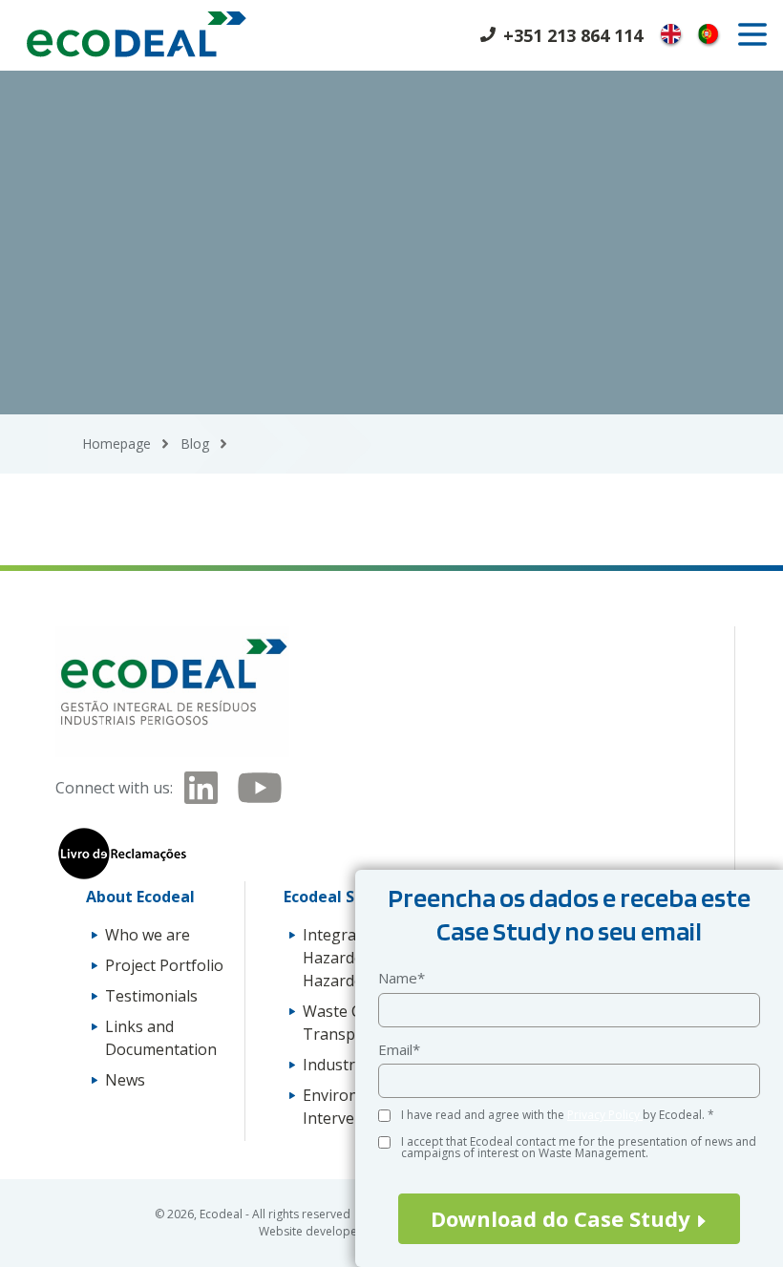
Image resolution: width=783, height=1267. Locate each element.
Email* (399, 1049)
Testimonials (151, 995)
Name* (401, 977)
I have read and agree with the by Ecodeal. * (557, 1115)
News (125, 1079)
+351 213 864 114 (573, 35)
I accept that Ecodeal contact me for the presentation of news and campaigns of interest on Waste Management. (578, 1147)
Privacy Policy (605, 1115)
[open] (752, 34)
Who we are (147, 934)
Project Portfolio (164, 965)
